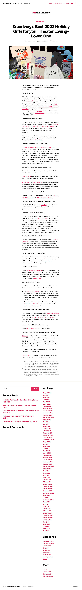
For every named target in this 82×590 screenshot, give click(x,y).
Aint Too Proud (34, 361)
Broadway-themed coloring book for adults (43, 317)
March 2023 (47, 480)
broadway (55, 361)
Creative (45, 548)
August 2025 (47, 419)
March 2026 (47, 404)
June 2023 (46, 473)
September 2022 (48, 493)
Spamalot (26, 374)
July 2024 (46, 444)
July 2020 (46, 522)
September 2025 (48, 417)
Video (45, 559)
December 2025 (48, 411)
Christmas (34, 363)
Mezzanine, (47, 259)
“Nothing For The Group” (48, 126)
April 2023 (46, 477)
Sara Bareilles (35, 371)
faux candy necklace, (53, 313)
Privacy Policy (69, 3)
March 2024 (47, 453)
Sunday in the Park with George (46, 374)
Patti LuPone (55, 369)
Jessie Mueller (42, 364)
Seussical (48, 371)
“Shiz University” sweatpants (34, 270)
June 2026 (46, 397)
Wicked (36, 375)
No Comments (55, 41)
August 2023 (47, 468)
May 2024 (46, 448)
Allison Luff (41, 361)
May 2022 (46, 497)
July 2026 (46, 395)
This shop (25, 336)
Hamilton (56, 363)
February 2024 (47, 455)
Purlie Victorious (28, 371)
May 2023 (46, 475)
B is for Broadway (49, 361)
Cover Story (47, 546)
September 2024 (48, 439)
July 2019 (46, 531)
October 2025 (47, 415)
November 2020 (48, 517)
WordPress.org (48, 576)
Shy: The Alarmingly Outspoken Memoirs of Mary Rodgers (42, 372)
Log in (45, 569)
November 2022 (48, 488)
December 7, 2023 (43, 41)
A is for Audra (27, 361)
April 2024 (46, 451)
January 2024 (47, 457)
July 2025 (46, 422)
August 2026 (47, 393)
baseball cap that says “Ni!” (45, 197)
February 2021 (47, 511)
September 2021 (48, 500)
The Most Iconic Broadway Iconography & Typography (20, 421)
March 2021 (46, 509)
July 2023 (46, 471)
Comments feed (48, 574)
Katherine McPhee (31, 366)
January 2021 (47, 513)
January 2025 (47, 433)
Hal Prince (51, 363)
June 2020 (46, 524)
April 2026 (46, 402)
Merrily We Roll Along (31, 368)
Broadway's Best (41, 21)
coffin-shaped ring (40, 113)
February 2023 (47, 482)
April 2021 (46, 506)
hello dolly (31, 364)
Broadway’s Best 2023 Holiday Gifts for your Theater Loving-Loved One (41, 31)
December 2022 (48, 486)
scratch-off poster (47, 261)
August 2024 (47, 442)
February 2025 (47, 431)
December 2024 (48, 435)
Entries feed (47, 572)
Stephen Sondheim (33, 374)
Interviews (46, 550)
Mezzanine (39, 368)
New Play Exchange (36, 369)
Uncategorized (47, 557)
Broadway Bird (27, 363)
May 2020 (46, 526)
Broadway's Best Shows (11, 3)
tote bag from (33, 291)
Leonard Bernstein (49, 366)
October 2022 (47, 491)
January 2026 (47, 408)
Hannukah (26, 364)
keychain (39, 111)
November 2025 (48, 413)
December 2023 (48, 460)
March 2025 (47, 428)
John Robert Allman (50, 364)
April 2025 (46, 426)
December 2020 (48, 515)
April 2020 (46, 528)
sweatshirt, (44, 205)
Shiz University (54, 371)
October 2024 (47, 437)
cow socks (56, 195)
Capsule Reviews (48, 543)
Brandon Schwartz (31, 41)
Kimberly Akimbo (41, 366)
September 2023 (48, 466)
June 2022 (46, 495)
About (50, 3)
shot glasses (31, 328)
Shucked (26, 372)
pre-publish (46, 552)
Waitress (32, 375)
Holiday (36, 364)
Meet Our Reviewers (59, 3)
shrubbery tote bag (28, 197)
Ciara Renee (40, 363)
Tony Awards (47, 554)
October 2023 (47, 464)
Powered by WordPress (28, 586)
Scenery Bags (31, 101)
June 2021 (46, 502)
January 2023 (47, 484)
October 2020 (47, 520)
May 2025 (46, 424)
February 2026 (47, 406)
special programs (36, 278)
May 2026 (46, 399)
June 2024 (46, 446)
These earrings (26, 355)
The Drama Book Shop (41, 218)
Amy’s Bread (38, 140)
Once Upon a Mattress (47, 369)
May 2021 (46, 504)
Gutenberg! (46, 363)
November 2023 (48, 462)
